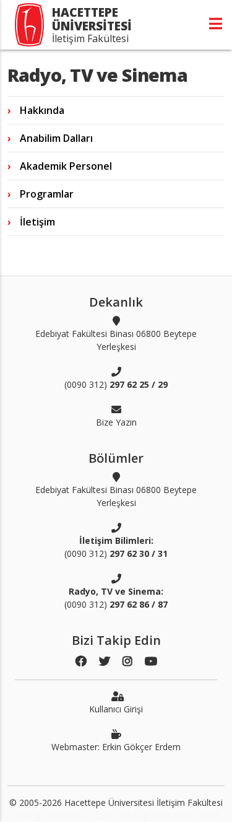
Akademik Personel (66, 166)
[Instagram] (127, 661)
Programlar (47, 194)
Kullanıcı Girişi (116, 709)
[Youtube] (151, 661)
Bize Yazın (116, 422)
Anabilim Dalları (56, 138)
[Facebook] (81, 661)
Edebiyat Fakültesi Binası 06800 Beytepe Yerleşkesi (116, 340)
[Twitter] (104, 661)
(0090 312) (116, 384)
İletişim (37, 222)
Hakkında (42, 110)
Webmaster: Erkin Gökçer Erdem (116, 747)
